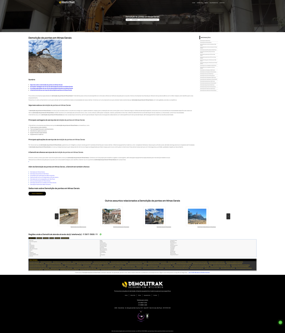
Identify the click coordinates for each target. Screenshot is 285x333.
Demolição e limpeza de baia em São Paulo (221, 265)
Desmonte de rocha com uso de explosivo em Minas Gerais (109, 268)
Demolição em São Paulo (205, 40)
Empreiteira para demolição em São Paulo (37, 266)
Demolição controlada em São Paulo (207, 70)
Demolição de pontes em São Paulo (207, 85)
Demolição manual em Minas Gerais (207, 75)
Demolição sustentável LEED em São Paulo (207, 55)
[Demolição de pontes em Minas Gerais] (45, 56)
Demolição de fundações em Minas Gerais (208, 79)
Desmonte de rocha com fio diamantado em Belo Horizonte (177, 268)
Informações (135, 19)
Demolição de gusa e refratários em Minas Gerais (208, 63)
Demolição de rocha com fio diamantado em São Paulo (136, 265)
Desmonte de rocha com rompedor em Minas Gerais (153, 268)
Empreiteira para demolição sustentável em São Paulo (78, 266)
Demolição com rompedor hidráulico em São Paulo (125, 266)
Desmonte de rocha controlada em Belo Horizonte (220, 266)
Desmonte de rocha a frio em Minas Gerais (240, 266)
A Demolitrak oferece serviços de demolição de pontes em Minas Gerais (51, 90)
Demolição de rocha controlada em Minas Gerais (202, 265)
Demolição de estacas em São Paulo (207, 81)
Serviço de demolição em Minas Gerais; (40, 181)
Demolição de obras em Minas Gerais (51, 269)
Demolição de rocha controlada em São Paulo (181, 265)
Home (128, 19)
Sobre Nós (132, 295)
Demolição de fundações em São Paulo (208, 77)
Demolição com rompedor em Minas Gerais (207, 68)
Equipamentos (147, 295)
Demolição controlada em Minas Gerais (208, 72)
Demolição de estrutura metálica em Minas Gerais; (43, 182)
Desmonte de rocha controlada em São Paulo (200, 266)
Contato (155, 295)
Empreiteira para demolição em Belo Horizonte (56, 266)
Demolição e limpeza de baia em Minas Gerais (240, 265)
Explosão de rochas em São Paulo (196, 268)
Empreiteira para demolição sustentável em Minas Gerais (102, 266)
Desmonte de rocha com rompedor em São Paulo (132, 268)
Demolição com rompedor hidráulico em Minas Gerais (147, 266)
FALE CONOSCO (37, 194)
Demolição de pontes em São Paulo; (39, 174)
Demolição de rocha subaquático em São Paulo (92, 265)
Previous (57, 214)
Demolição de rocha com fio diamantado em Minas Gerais (159, 265)
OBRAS (206, 2)
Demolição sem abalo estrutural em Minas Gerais (90, 269)
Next (228, 214)
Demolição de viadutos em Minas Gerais (208, 90)
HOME (193, 2)
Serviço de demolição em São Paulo (228, 268)
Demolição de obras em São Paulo (36, 269)
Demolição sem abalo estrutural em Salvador (110, 269)
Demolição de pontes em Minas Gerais (208, 86)
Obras (139, 295)
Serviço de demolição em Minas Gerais (244, 268)
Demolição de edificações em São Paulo (208, 49)
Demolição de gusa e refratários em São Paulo (208, 60)
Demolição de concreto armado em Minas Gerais (208, 47)
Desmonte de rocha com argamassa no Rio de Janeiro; (44, 177)
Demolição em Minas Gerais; (37, 172)
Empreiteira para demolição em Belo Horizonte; (42, 175)
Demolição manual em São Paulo (206, 73)
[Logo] (142, 285)
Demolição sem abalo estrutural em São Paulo (69, 269)
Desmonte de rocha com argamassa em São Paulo (39, 268)
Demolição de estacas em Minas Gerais (208, 83)
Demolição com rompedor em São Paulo (208, 65)
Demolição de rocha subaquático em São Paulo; (42, 179)
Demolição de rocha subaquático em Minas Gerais (113, 265)
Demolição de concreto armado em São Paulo (208, 45)
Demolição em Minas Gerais (205, 42)
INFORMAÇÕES (206, 37)
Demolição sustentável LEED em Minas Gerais (208, 58)
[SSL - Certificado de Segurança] (147, 316)
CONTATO (222, 2)
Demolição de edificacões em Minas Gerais (207, 52)
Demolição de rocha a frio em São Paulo (55, 265)
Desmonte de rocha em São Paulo (166, 266)
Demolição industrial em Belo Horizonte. (40, 184)
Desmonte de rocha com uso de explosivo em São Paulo (85, 268)
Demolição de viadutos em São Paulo (207, 88)
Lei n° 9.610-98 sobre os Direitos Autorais (199, 272)
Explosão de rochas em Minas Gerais (212, 268)
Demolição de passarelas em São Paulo (234, 263)
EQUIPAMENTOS (214, 2)
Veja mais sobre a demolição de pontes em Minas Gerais (46, 85)
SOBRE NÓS (200, 2)
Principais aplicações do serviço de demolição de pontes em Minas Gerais (51, 88)
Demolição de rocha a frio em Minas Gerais (73, 265)
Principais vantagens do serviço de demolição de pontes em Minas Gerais (51, 86)
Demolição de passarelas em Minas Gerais (37, 265)
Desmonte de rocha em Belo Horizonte (181, 266)
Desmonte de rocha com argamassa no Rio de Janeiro (61, 268)
